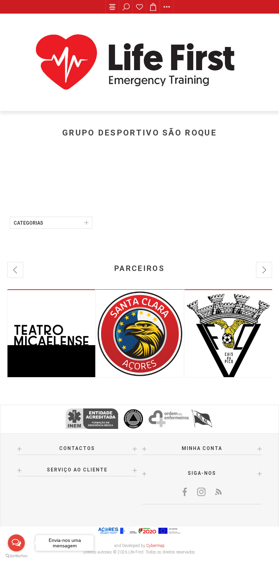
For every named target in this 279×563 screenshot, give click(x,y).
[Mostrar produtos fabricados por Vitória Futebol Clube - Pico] (228, 333)
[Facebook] (185, 492)
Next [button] (264, 270)
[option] (51, 333)
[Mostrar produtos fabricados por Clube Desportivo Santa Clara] (140, 333)
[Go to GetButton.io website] (16, 556)
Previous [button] (15, 270)
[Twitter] (202, 492)
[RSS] (218, 492)
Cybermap (155, 545)
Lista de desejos (139, 7)
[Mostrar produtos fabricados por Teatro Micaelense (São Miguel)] (51, 333)
